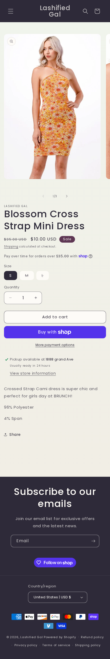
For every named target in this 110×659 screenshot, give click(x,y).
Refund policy (92, 637)
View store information (33, 373)
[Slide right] (67, 196)
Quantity (11, 287)
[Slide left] (43, 196)
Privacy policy (25, 645)
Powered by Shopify (60, 637)
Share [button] (15, 434)
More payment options (55, 345)
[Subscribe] (93, 541)
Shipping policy (88, 645)
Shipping (11, 247)
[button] (11, 11)
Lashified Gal (31, 637)
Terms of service (56, 645)
